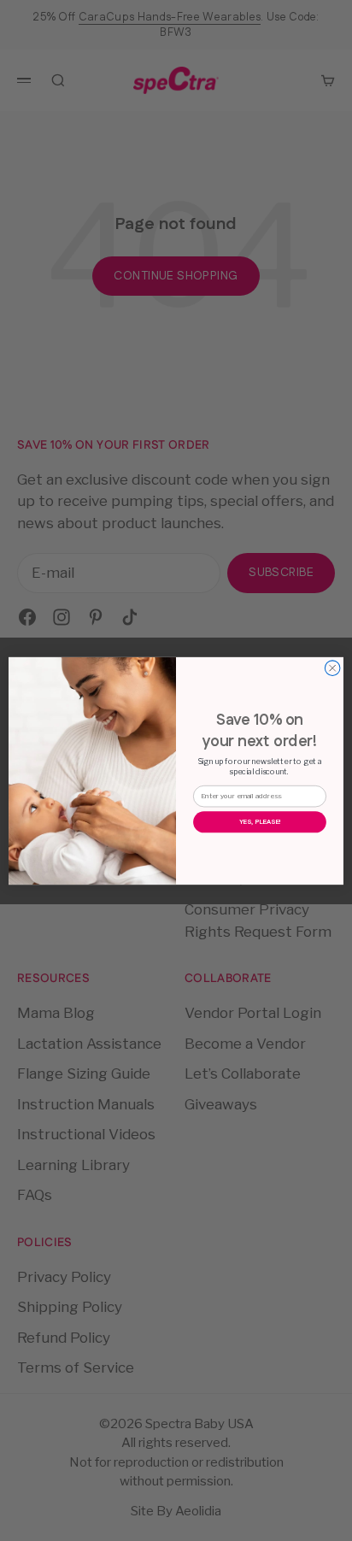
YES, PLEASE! (260, 821)
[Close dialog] (332, 667)
